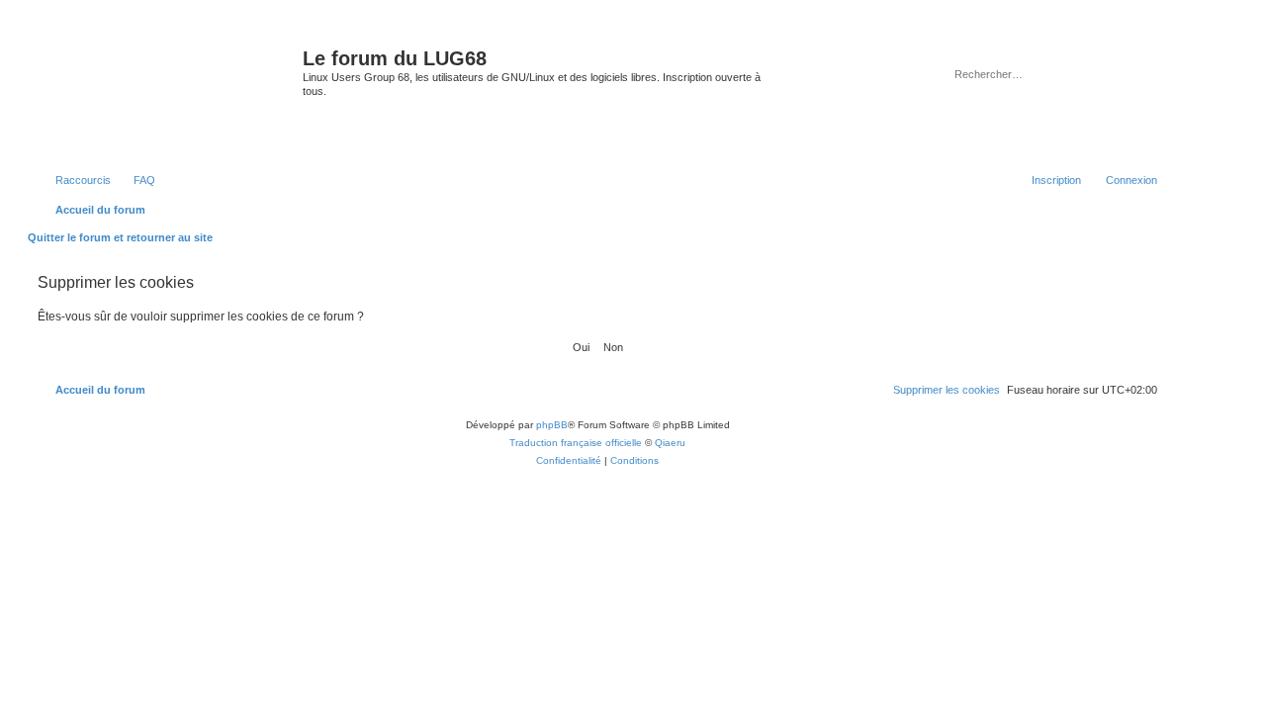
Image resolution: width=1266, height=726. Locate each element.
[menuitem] (135, 180)
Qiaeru (670, 442)
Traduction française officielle (575, 442)
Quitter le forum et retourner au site (120, 237)
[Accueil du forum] (168, 93)
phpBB (552, 424)
